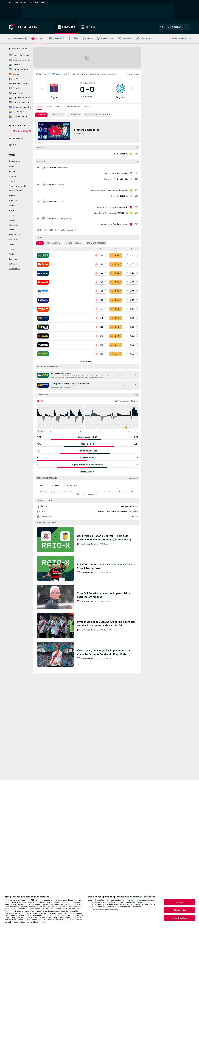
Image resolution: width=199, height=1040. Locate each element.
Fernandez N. (110, 179)
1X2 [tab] (40, 243)
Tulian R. (124, 196)
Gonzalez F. (122, 179)
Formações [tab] (74, 115)
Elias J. (62, 201)
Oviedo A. (51, 184)
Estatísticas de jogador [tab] (97, 115)
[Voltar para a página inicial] (26, 27)
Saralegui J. (63, 184)
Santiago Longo (108, 173)
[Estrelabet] (43, 273)
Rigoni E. (114, 196)
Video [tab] (87, 107)
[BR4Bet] (43, 327)
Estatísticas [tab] (57, 115)
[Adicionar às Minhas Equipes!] (42, 88)
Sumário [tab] (41, 115)
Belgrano (121, 97)
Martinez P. (63, 167)
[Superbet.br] (43, 282)
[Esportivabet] (43, 309)
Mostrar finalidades (179, 918)
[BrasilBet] (43, 353)
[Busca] (162, 27)
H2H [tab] (58, 107)
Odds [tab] (49, 107)
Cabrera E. (52, 167)
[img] (136, 395)
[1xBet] (43, 291)
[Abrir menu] (187, 27)
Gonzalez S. (52, 201)
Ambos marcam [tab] (73, 243)
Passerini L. (122, 173)
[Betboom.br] (43, 335)
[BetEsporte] (43, 300)
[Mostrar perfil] (54, 88)
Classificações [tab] (72, 107)
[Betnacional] (43, 318)
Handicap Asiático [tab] (95, 243)
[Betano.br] (43, 264)
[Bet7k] (43, 344)
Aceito (179, 902)
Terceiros (43, 922)
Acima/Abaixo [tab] (54, 243)
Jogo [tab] (39, 107)
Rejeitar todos (179, 910)
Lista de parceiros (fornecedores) (103, 909)
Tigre (54, 97)
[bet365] (43, 255)
